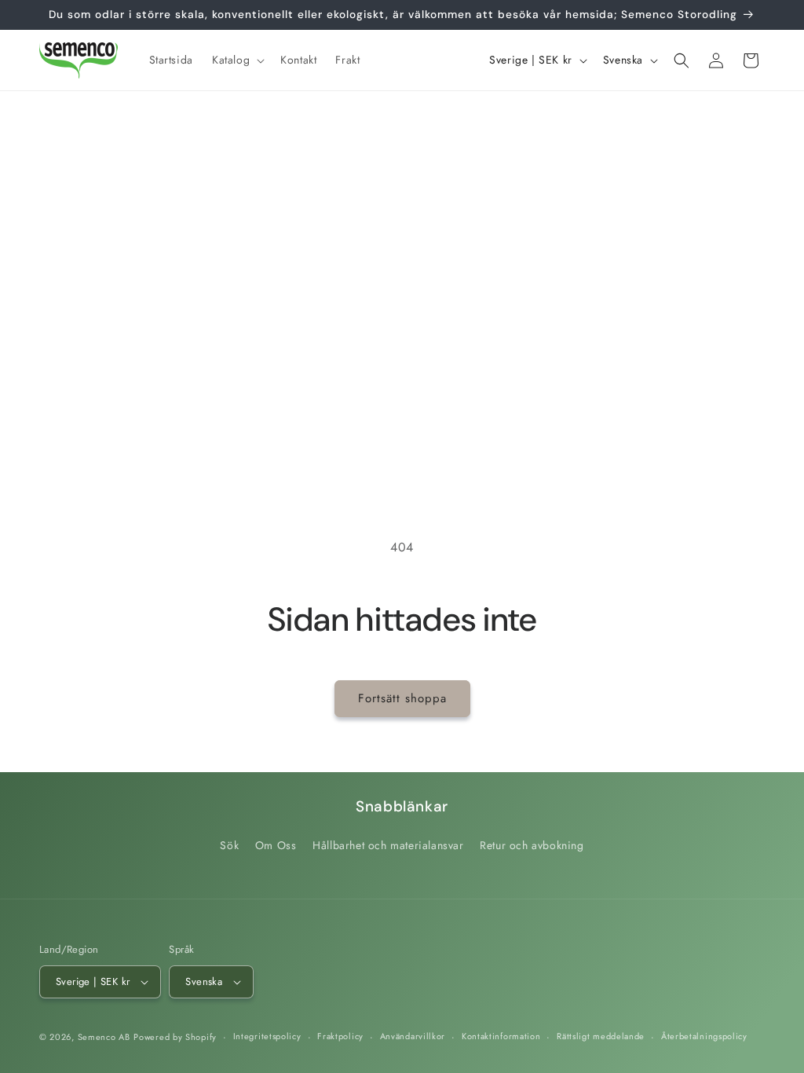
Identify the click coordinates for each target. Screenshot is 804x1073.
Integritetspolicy (267, 1036)
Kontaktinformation (501, 1036)
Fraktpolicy (340, 1036)
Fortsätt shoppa (402, 698)
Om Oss (276, 845)
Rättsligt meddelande (601, 1036)
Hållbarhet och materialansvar (387, 845)
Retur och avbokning (531, 845)
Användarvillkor (413, 1036)
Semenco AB (104, 1037)
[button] (237, 59)
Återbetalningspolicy (704, 1036)
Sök (229, 845)
